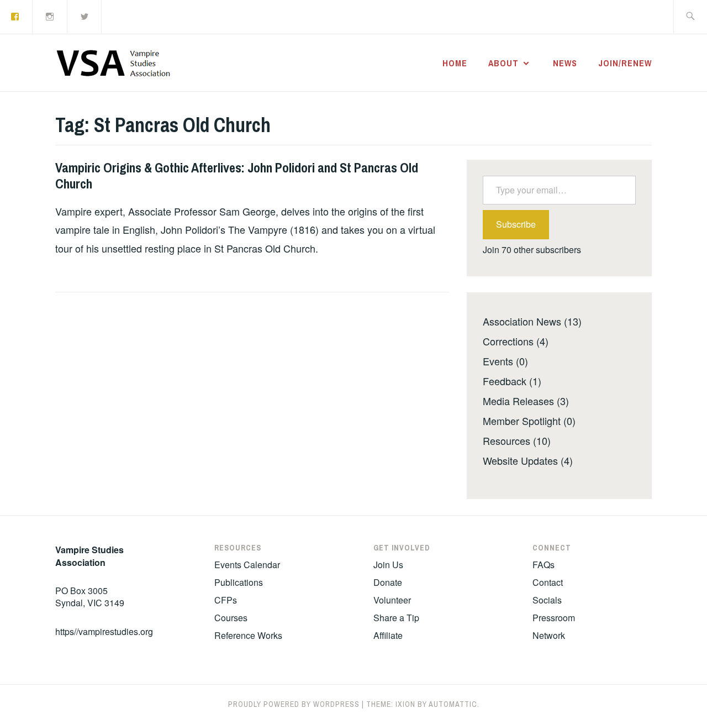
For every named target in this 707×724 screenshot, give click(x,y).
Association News (522, 321)
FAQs (543, 564)
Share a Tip (396, 617)
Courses (230, 617)
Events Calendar (247, 564)
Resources (506, 440)
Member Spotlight (522, 420)
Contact (547, 582)
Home (454, 63)
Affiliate (388, 635)
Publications (238, 582)
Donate (387, 582)
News (565, 63)
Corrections (508, 341)
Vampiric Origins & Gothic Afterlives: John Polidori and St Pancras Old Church (236, 175)
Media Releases (518, 401)
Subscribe (516, 224)
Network (548, 635)
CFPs (225, 600)
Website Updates (520, 460)
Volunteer (392, 600)
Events (498, 361)
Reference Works (248, 635)
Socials (547, 600)
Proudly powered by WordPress (294, 704)
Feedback (504, 381)
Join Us (388, 564)
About (503, 63)
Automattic (453, 704)
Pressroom (553, 617)
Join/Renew (625, 63)
